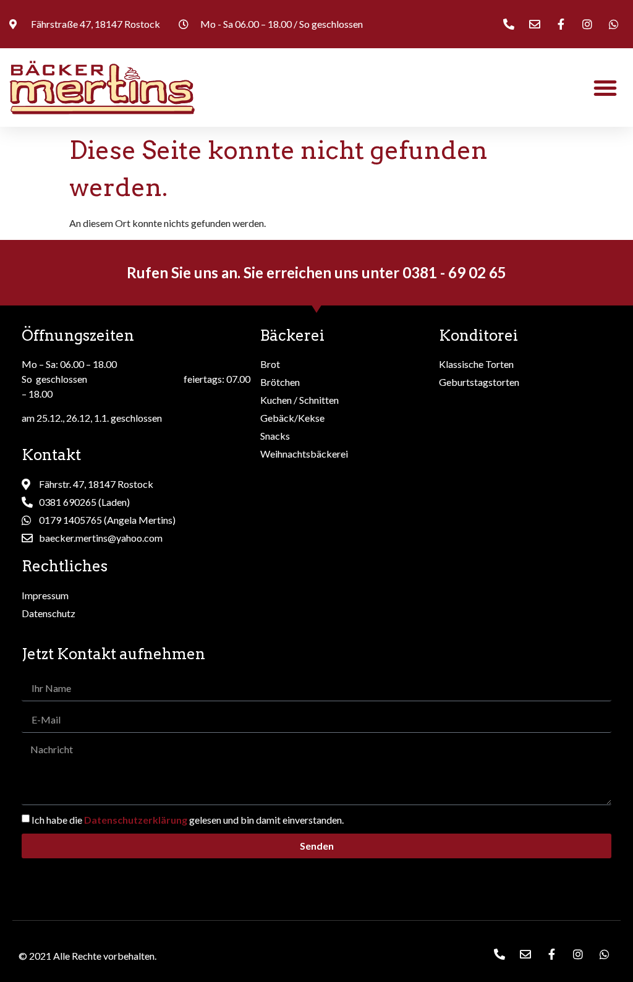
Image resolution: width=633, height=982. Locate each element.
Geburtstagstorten (479, 382)
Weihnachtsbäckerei (304, 453)
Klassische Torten (476, 364)
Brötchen (280, 382)
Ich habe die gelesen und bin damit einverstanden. (188, 820)
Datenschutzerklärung (135, 820)
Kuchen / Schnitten (299, 400)
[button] (605, 87)
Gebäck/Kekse (292, 418)
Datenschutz (48, 613)
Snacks (275, 436)
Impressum (45, 595)
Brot (270, 364)
